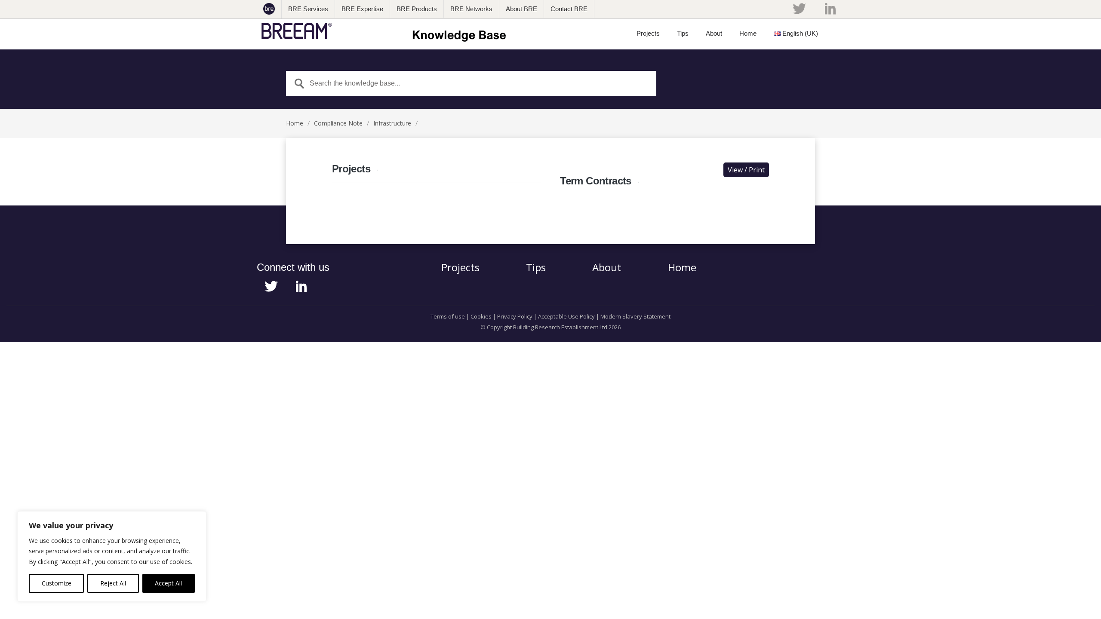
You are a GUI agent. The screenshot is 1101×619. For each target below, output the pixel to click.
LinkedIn (830, 8)
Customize (56, 583)
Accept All (168, 583)
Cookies (481, 316)
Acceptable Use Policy (566, 316)
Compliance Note (338, 123)
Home (294, 123)
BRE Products (417, 8)
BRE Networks (471, 8)
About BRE (521, 8)
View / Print (746, 170)
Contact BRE (568, 8)
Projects (355, 169)
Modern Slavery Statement (635, 316)
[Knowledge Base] (386, 31)
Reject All (113, 583)
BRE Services (308, 8)
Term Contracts (600, 181)
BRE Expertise (362, 8)
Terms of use (448, 316)
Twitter (799, 8)
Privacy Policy (514, 316)
